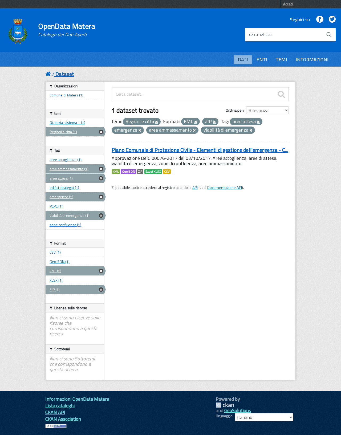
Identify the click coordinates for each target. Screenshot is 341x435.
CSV (167, 171)
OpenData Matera (66, 29)
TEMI (281, 59)
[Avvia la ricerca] (329, 34)
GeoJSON (128, 171)
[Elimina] (156, 122)
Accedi (288, 4)
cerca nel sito (260, 34)
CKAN (225, 405)
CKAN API (55, 412)
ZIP (140, 171)
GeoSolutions (237, 410)
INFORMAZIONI (312, 59)
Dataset (64, 74)
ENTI (262, 59)
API (195, 187)
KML (116, 171)
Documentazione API (224, 187)
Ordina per (234, 110)
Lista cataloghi (60, 405)
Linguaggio (224, 415)
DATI (243, 59)
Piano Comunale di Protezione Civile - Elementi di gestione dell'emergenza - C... (200, 150)
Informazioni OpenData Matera (77, 399)
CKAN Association (63, 418)
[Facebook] (319, 19)
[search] (281, 94)
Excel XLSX (153, 171)
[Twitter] (332, 19)
